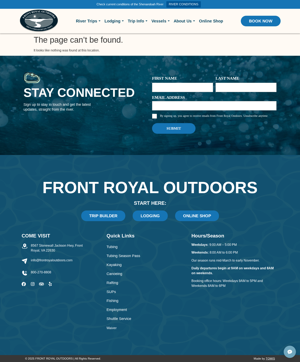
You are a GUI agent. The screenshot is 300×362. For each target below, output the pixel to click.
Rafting (112, 283)
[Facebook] (24, 284)
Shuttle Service (119, 319)
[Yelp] (50, 284)
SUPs (111, 292)
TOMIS (270, 358)
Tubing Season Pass (123, 256)
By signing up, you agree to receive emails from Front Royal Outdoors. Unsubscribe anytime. (214, 115)
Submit (174, 128)
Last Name (227, 78)
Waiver (112, 328)
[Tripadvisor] (41, 284)
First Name (164, 78)
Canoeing (114, 274)
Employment (117, 310)
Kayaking (114, 265)
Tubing (112, 247)
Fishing (112, 301)
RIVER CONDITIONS (183, 4)
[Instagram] (32, 284)
